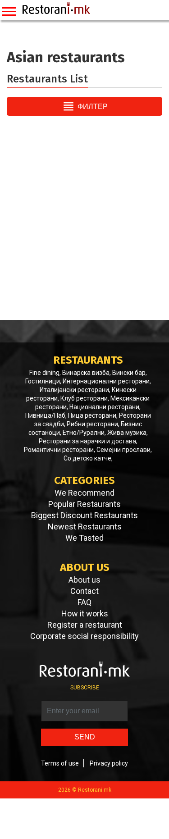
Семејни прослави (123, 449)
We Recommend (84, 493)
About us (84, 580)
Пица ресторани (92, 415)
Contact (84, 591)
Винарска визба (86, 372)
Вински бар (129, 372)
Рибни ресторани (92, 424)
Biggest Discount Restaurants (84, 515)
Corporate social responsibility (84, 636)
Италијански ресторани (74, 389)
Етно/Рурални (84, 432)
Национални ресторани (104, 406)
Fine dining (44, 372)
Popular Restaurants (84, 504)
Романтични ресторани (59, 449)
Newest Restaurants (85, 527)
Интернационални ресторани (106, 381)
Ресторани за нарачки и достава (87, 441)
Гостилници (42, 381)
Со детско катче (87, 458)
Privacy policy (109, 763)
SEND (84, 737)
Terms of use (60, 763)
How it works (84, 614)
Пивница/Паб (45, 415)
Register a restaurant (84, 625)
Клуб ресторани (84, 398)
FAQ (84, 602)
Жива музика (126, 432)
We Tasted (84, 538)
